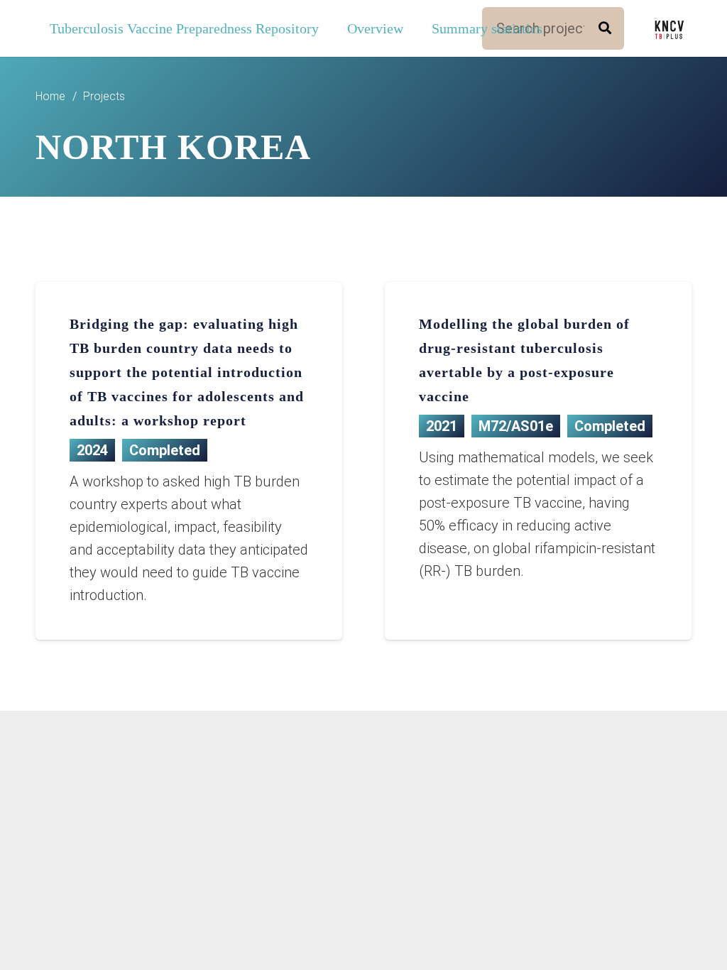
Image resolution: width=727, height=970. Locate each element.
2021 (441, 426)
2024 (92, 450)
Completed (164, 450)
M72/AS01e (516, 426)
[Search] (604, 28)
